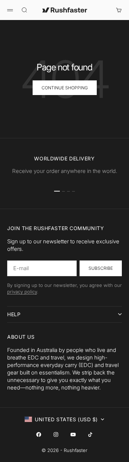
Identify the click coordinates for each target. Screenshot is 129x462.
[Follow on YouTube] (73, 434)
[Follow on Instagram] (56, 434)
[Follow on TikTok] (90, 434)
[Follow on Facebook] (39, 434)
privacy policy (22, 291)
